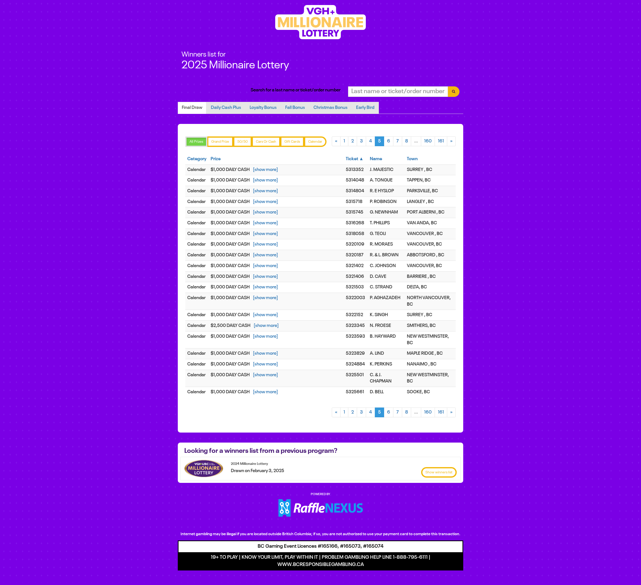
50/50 (242, 141)
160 (428, 141)
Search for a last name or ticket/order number (296, 90)
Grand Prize (220, 141)
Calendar (315, 141)
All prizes (196, 141)
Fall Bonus (295, 107)
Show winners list (438, 472)
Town (412, 159)
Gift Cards (292, 141)
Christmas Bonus (330, 107)
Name (376, 159)
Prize (216, 159)
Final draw (192, 107)
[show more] (265, 169)
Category (197, 159)
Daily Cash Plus (226, 107)
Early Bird (365, 107)
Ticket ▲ (355, 159)
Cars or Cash (266, 141)
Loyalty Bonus (263, 107)
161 (441, 141)
